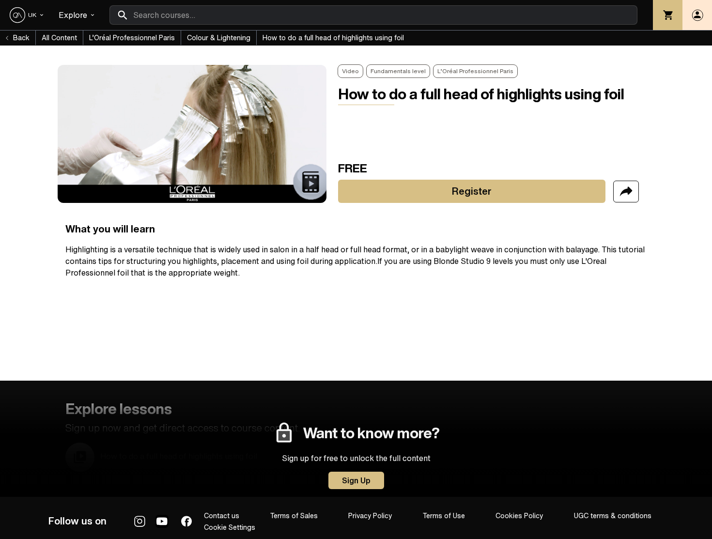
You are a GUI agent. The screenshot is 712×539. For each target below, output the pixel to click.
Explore (73, 15)
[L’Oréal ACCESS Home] (17, 15)
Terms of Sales (294, 515)
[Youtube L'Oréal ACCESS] (162, 521)
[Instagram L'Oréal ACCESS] (139, 521)
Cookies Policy (519, 515)
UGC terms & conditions (612, 515)
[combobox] (373, 15)
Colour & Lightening (218, 38)
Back (21, 38)
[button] (697, 15)
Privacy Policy (370, 515)
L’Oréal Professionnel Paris (132, 38)
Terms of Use (444, 515)
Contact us (221, 515)
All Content (59, 38)
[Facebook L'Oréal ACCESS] (186, 521)
